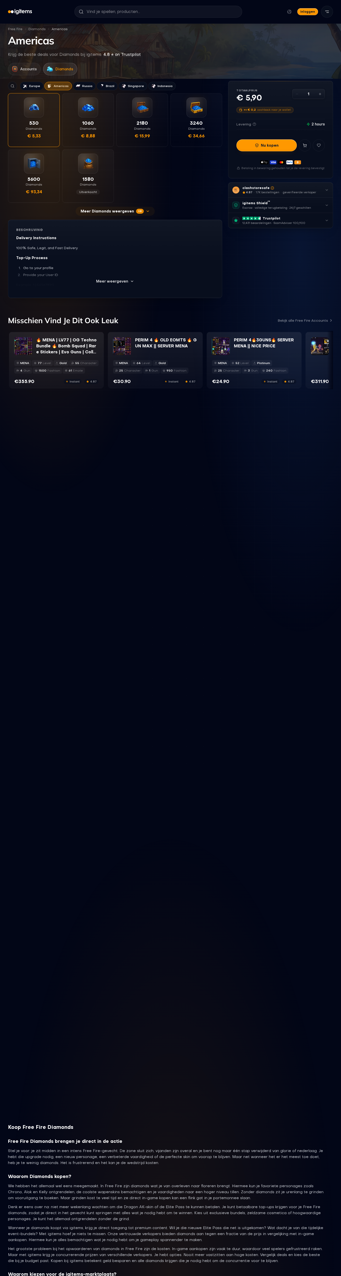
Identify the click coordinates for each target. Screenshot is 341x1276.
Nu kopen (270, 145)
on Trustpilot (122, 54)
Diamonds (37, 29)
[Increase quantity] (320, 94)
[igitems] (20, 12)
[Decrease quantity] (297, 94)
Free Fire (15, 29)
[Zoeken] (12, 86)
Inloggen (307, 11)
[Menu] (327, 12)
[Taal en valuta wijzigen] (289, 12)
